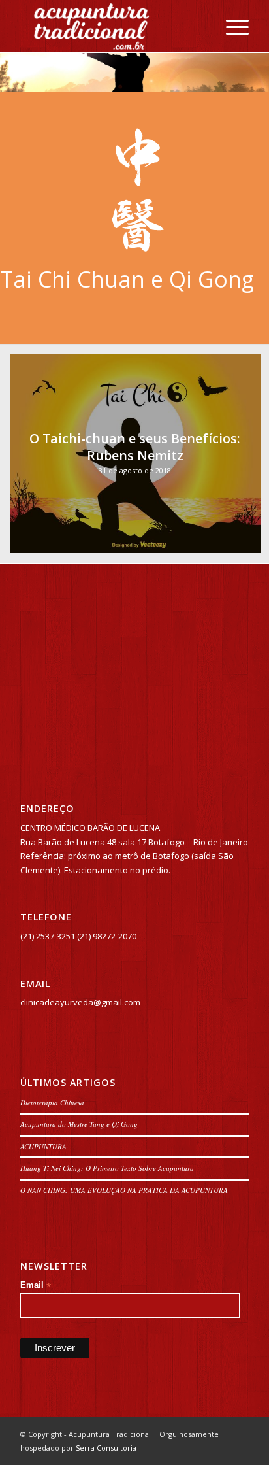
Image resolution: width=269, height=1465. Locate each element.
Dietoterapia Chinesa (52, 1102)
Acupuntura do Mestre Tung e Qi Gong (79, 1124)
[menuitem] (231, 26)
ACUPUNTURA (43, 1146)
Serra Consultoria (106, 1448)
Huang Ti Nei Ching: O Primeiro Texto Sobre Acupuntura (107, 1168)
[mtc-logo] (111, 26)
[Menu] (231, 26)
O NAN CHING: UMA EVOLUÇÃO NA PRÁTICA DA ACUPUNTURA (124, 1190)
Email (35, 1285)
